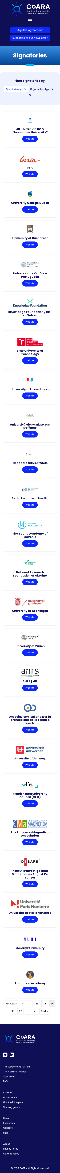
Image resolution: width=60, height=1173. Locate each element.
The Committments (14, 1071)
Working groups (11, 1107)
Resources (9, 1123)
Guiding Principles (13, 1102)
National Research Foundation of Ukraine (30, 573)
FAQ (5, 1081)
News (6, 1118)
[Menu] (30, 21)
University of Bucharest (30, 238)
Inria (30, 168)
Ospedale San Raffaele (30, 463)
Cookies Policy (11, 1153)
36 (13, 1011)
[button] (30, 95)
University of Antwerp (30, 758)
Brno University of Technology (30, 352)
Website (30, 138)
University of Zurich (30, 646)
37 (20, 1011)
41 (35, 1011)
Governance (10, 1097)
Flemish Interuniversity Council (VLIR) (30, 795)
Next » (44, 1011)
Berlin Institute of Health (30, 498)
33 (37, 1003)
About (6, 1144)
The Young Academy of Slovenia (30, 535)
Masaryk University (30, 948)
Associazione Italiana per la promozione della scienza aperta (30, 720)
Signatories (9, 1076)
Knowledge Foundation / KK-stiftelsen (30, 313)
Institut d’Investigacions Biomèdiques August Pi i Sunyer (30, 874)
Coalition (8, 1092)
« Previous (11, 1003)
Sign (5, 1132)
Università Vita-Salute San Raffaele (30, 426)
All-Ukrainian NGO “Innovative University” (30, 130)
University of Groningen (30, 611)
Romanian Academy (30, 983)
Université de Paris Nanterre (30, 913)
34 (44, 1003)
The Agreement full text (16, 1066)
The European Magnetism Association (30, 834)
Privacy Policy (10, 1148)
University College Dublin (30, 203)
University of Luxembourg (30, 389)
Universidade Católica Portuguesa (30, 275)
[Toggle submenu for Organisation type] (52, 89)
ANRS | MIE (30, 681)
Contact (8, 1127)
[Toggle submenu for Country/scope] (25, 89)
